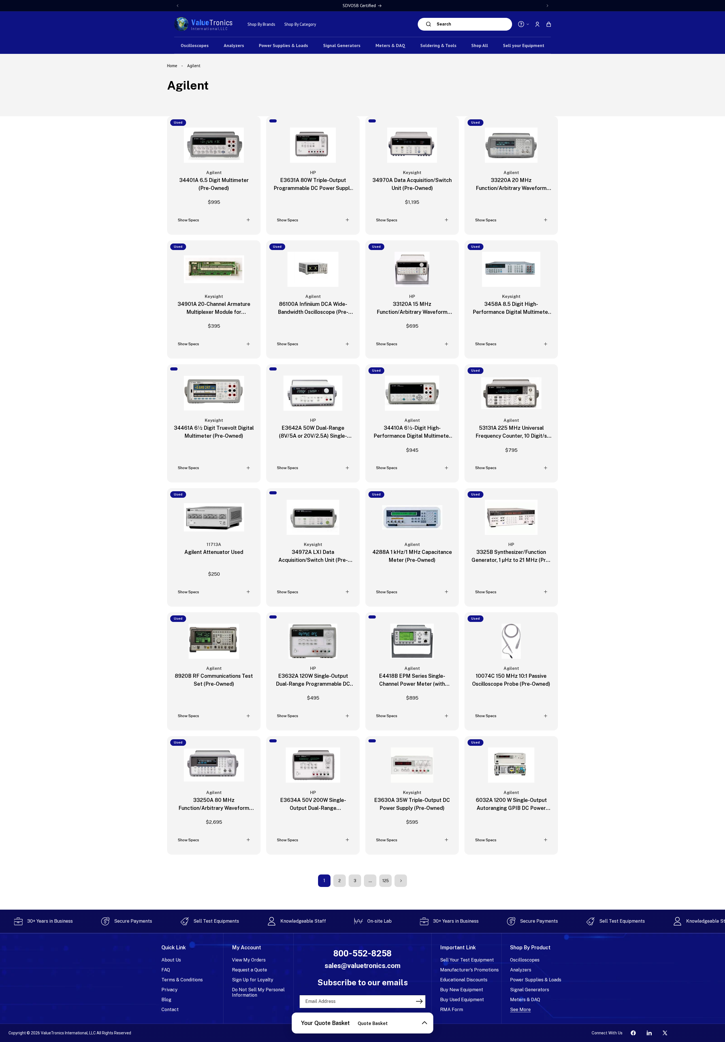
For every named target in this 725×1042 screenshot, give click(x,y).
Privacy (169, 989)
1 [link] (324, 880)
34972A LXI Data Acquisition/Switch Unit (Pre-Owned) (313, 556)
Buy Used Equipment (462, 999)
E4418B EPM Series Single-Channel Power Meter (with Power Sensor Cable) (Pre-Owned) (412, 680)
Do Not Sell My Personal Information (258, 992)
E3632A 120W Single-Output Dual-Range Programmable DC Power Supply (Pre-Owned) (313, 680)
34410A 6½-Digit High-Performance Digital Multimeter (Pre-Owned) (412, 432)
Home (172, 65)
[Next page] (401, 880)
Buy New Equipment (461, 989)
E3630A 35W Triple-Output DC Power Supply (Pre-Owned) (412, 804)
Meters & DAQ (525, 999)
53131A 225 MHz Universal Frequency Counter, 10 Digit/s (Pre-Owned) (511, 432)
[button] (548, 24)
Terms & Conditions (182, 979)
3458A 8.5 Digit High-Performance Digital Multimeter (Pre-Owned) (511, 308)
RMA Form (451, 1009)
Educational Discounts (463, 979)
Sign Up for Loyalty (252, 979)
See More (520, 1009)
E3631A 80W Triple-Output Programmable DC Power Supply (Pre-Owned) (313, 184)
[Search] (428, 24)
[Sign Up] (419, 1001)
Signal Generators (529, 989)
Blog (166, 999)
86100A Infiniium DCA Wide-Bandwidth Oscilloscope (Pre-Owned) (313, 308)
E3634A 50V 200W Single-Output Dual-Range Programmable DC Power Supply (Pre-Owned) (313, 804)
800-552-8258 (362, 953)
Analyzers (520, 970)
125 (385, 880)
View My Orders (249, 960)
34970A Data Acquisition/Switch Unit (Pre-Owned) (412, 184)
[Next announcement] (547, 5)
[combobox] (473, 24)
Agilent (194, 65)
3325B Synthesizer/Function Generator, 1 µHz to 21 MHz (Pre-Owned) (511, 556)
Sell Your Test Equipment (467, 960)
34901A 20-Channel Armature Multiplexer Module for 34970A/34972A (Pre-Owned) (214, 308)
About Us (171, 960)
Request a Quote (249, 970)
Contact (170, 1009)
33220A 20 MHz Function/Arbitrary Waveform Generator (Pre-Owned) (511, 184)
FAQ (165, 970)
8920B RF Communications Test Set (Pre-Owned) (214, 680)
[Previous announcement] (177, 5)
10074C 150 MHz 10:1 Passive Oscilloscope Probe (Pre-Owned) (511, 680)
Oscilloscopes (525, 960)
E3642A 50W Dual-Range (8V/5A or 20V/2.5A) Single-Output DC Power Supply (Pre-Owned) (313, 432)
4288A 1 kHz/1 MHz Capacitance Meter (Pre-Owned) (412, 556)
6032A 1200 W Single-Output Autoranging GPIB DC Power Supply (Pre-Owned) (511, 804)
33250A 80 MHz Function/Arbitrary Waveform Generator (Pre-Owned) (213, 804)
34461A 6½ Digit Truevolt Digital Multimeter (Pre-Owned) (214, 432)
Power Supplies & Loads (535, 979)
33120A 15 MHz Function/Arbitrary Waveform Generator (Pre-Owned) (412, 308)
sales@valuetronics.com (362, 966)
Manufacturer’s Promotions (469, 970)
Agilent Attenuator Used (213, 552)
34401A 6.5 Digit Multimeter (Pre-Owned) (214, 184)
